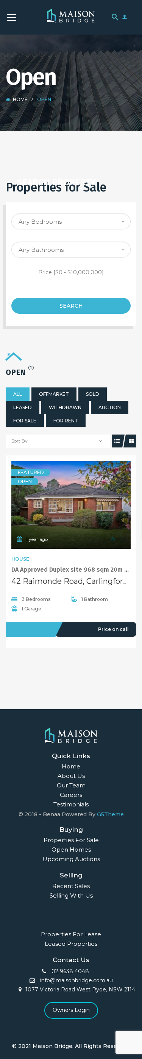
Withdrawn (65, 407)
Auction (109, 407)
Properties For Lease (71, 934)
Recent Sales (71, 886)
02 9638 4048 (69, 971)
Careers (71, 794)
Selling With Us (71, 895)
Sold (92, 394)
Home (20, 99)
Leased (22, 407)
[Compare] (87, 504)
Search (71, 305)
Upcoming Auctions (71, 859)
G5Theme (110, 814)
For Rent (65, 421)
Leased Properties (71, 943)
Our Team (71, 785)
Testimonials (71, 804)
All (17, 394)
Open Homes (71, 849)
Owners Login (71, 1010)
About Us (71, 775)
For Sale (24, 421)
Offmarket (54, 394)
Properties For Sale (71, 840)
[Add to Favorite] (71, 504)
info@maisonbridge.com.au (76, 980)
